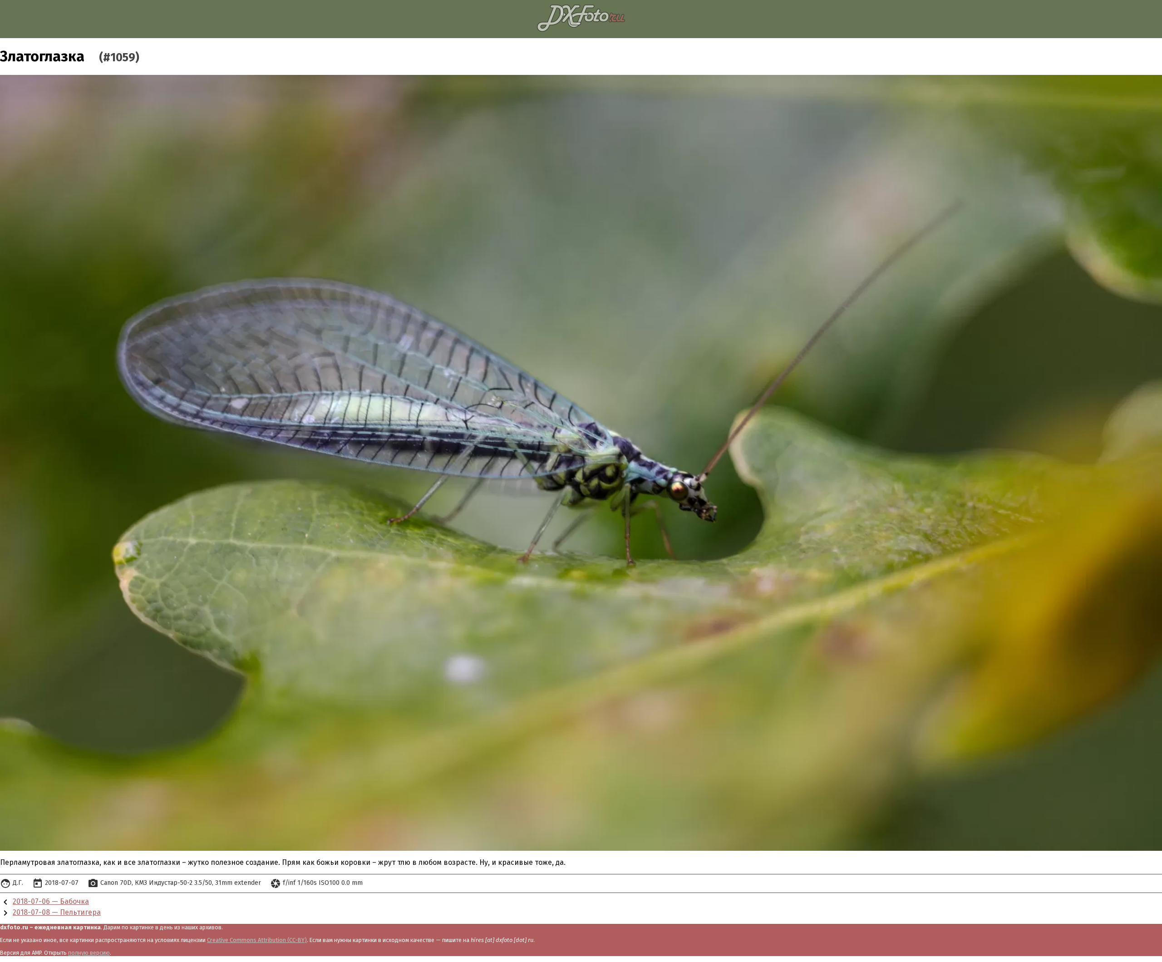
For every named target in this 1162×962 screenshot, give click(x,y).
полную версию (89, 952)
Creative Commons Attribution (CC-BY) (257, 940)
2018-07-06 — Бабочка (51, 901)
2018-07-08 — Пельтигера (57, 912)
